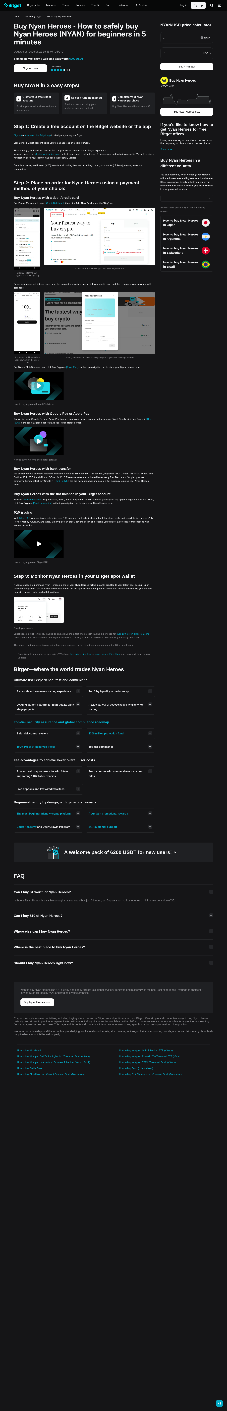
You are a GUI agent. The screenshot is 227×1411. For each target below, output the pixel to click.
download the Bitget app (38, 135)
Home (17, 16)
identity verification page (47, 154)
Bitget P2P (24, 518)
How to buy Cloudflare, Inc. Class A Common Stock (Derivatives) (51, 1074)
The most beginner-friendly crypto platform (44, 813)
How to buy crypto (32, 16)
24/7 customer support (103, 826)
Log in (183, 5)
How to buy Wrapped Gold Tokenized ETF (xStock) (146, 1050)
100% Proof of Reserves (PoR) (36, 746)
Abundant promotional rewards (108, 813)
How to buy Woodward (29, 1050)
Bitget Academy (27, 826)
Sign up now (30, 68)
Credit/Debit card (55, 203)
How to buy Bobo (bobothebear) (136, 1068)
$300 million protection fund (106, 733)
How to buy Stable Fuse (29, 1068)
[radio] (52, 69)
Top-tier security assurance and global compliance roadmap (61, 722)
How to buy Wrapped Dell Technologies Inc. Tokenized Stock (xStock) (53, 1056)
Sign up (198, 5)
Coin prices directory (80, 654)
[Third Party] (72, 367)
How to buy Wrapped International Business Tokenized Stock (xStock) (53, 1062)
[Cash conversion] (42, 503)
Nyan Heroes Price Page (108, 654)
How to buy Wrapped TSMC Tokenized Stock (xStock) (147, 1062)
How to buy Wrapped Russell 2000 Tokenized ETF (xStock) (150, 1056)
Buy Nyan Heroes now (186, 111)
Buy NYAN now (187, 66)
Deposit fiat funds (32, 499)
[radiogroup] (58, 69)
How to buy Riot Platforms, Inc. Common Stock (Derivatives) (150, 1074)
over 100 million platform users (132, 633)
